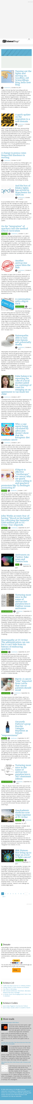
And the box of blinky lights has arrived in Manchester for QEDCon (23, 190)
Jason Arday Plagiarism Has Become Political (15, 1006)
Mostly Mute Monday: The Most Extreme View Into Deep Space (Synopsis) (16, 1043)
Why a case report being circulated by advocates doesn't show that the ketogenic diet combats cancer (15, 432)
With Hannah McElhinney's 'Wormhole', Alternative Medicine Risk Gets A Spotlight (17, 991)
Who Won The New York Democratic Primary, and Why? (15, 1062)
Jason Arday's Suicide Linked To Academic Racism (16, 1007)
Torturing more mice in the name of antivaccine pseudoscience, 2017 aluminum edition (23, 772)
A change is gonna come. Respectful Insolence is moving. (13, 155)
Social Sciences (20, 306)
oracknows (7, 87)
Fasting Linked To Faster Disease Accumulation (16, 987)
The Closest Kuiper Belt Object (10, 1022)
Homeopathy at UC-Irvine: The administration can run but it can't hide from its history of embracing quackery (15, 644)
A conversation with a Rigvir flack (23, 301)
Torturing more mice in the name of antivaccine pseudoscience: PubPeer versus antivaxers (23, 602)
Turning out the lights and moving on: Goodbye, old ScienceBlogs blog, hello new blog (23, 78)
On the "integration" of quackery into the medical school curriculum (14, 228)
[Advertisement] (16, 19)
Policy (17, 564)
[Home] (11, 42)
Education (4, 234)
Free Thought (19, 860)
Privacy (28, 1089)
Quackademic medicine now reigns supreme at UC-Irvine (23, 813)
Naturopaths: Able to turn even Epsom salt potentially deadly (23, 340)
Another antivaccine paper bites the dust (22, 264)
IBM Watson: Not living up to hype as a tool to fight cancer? (23, 854)
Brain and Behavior (7, 611)
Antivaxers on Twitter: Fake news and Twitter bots (22, 558)
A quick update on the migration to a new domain (22, 118)
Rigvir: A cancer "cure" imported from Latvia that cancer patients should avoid (23, 684)
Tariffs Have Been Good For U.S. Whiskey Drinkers (17, 985)
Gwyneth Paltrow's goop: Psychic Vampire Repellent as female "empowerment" (16, 728)
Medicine (4, 490)
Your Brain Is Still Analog (9, 989)
